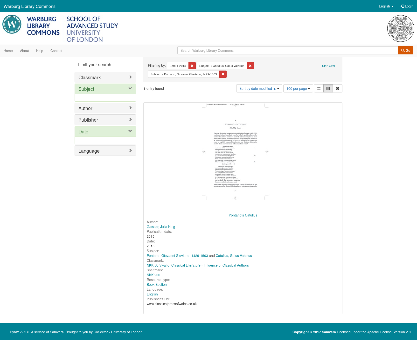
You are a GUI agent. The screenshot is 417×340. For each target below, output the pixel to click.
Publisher (88, 119)
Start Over (328, 66)
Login (408, 6)
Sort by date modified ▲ (258, 88)
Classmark (89, 77)
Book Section (157, 284)
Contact (56, 50)
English (152, 294)
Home (8, 50)
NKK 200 (153, 274)
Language (89, 150)
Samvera (57, 331)
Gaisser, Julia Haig (161, 226)
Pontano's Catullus (243, 215)
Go (407, 50)
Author (85, 108)
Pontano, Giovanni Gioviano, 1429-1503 (177, 255)
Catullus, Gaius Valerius (234, 255)
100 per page (297, 88)
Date (83, 131)
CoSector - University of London (118, 331)
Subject (86, 88)
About (24, 50)
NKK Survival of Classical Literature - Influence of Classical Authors (198, 265)
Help (39, 50)
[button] (386, 6)
